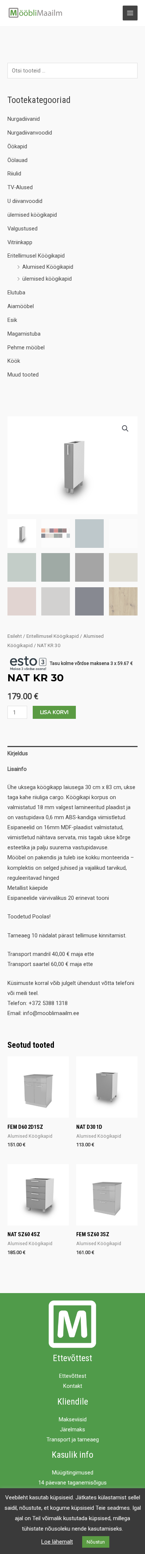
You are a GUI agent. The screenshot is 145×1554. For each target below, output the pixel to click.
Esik (12, 320)
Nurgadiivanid (23, 119)
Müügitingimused (72, 1472)
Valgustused (22, 228)
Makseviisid (73, 1419)
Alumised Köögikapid (47, 267)
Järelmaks (72, 1429)
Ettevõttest (72, 1376)
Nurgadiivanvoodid (29, 132)
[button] (125, 428)
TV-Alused (20, 187)
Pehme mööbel (26, 347)
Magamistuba (24, 333)
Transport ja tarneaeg (72, 1439)
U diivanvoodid (24, 201)
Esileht (14, 636)
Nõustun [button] (96, 1542)
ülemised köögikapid (32, 214)
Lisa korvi (54, 712)
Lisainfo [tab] (17, 769)
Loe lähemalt (57, 1541)
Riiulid (14, 173)
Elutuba (16, 292)
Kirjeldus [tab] (17, 753)
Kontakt (72, 1386)
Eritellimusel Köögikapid (36, 255)
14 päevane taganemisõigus (72, 1482)
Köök (13, 361)
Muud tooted (23, 374)
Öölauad (17, 160)
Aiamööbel (20, 306)
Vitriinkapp (19, 242)
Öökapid (17, 146)
